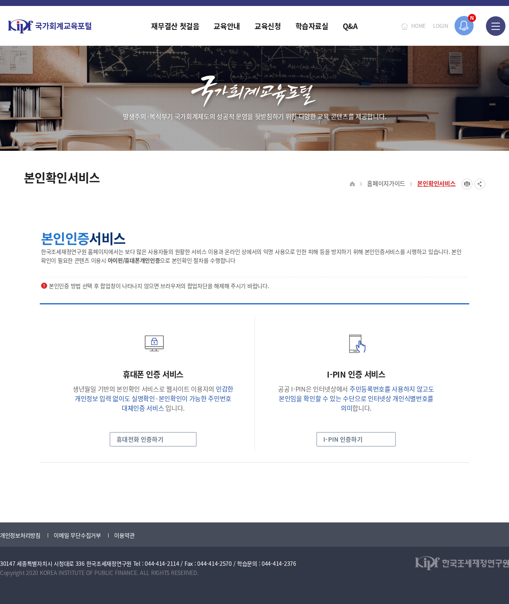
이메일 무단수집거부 (77, 535)
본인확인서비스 (436, 183)
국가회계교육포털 (49, 26)
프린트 (467, 184)
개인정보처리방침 (20, 535)
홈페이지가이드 (386, 183)
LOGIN (440, 25)
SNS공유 (479, 184)
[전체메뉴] (495, 26)
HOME (418, 25)
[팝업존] (464, 25)
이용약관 (124, 535)
